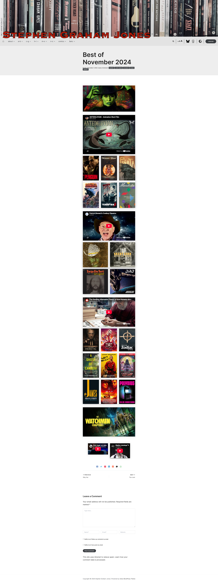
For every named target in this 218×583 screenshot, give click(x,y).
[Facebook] (97, 466)
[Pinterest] (105, 466)
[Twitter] (101, 466)
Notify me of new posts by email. (93, 545)
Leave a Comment (103, 68)
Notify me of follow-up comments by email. (96, 539)
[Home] (3, 41)
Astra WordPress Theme (127, 579)
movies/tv (126, 68)
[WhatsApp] (121, 466)
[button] (14, 41)
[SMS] (117, 466)
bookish (111, 68)
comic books (118, 68)
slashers (85, 69)
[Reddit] (113, 466)
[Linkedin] (109, 466)
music (132, 68)
